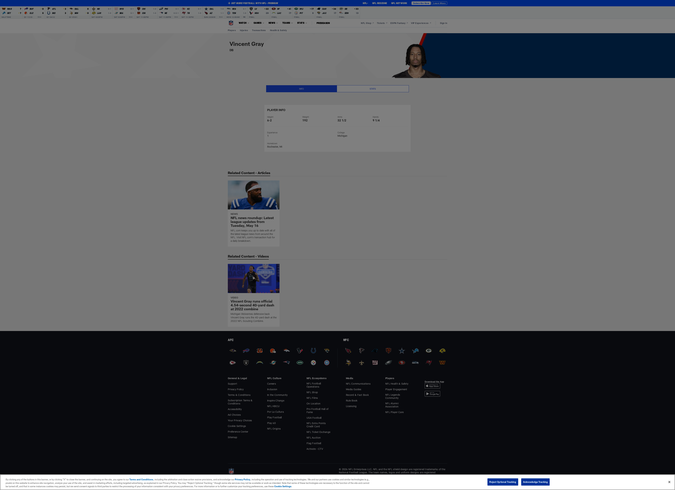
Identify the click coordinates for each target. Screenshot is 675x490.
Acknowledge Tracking (535, 481)
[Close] (669, 482)
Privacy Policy (242, 479)
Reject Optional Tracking (502, 481)
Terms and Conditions (141, 479)
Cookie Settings (282, 486)
